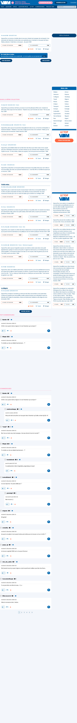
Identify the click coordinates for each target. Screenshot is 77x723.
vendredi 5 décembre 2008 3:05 (8, 531)
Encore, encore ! (25, 311)
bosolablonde (11, 459)
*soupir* (4, 427)
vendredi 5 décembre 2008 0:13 (8, 430)
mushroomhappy (11, 409)
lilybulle (4, 319)
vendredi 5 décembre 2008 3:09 (8, 548)
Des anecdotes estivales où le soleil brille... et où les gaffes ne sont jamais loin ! (23, 55)
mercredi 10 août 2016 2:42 (11, 497)
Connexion (73, 2)
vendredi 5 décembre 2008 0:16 (8, 340)
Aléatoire (8, 7)
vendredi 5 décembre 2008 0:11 (8, 323)
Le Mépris (4, 288)
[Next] (32, 612)
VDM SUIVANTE (46, 60)
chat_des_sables (7, 562)
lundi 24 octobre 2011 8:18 (11, 413)
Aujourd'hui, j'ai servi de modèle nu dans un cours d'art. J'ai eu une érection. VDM (63, 220)
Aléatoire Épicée (23, 7)
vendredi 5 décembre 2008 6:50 (8, 599)
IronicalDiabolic (6, 477)
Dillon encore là (6, 596)
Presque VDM (50, 7)
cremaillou (5, 528)
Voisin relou (5, 184)
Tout (2, 7)
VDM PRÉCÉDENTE (6, 60)
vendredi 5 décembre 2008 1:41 (8, 514)
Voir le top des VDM (64, 140)
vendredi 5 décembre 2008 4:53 (8, 565)
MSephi (4, 336)
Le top (32, 7)
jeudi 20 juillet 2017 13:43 (11, 463)
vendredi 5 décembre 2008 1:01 (8, 481)
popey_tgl (5, 545)
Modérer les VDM (60, 2)
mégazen (5, 510)
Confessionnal (40, 7)
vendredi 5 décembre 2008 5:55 (8, 582)
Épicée (15, 7)
